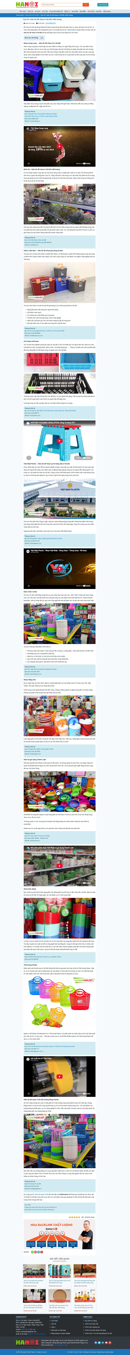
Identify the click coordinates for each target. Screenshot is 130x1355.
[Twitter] (99, 1343)
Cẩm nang (106, 11)
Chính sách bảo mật (91, 1324)
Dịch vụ (30, 11)
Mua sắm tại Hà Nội (32, 15)
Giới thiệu (54, 1321)
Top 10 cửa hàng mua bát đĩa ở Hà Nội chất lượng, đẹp (33, 1281)
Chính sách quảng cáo (92, 1327)
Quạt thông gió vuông (61, 1345)
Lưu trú (45, 11)
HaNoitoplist (20, 15)
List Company (103, 4)
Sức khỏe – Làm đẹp (94, 11)
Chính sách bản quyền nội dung (95, 1330)
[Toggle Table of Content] (41, 37)
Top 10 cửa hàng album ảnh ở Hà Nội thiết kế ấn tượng (59, 1281)
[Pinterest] (109, 1343)
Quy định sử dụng (91, 1321)
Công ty (67, 11)
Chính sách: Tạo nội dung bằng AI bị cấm (98, 1333)
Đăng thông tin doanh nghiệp (60, 1333)
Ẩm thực (23, 11)
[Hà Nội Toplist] (27, 4)
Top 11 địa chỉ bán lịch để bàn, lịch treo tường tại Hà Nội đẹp (33, 1306)
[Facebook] (95, 1343)
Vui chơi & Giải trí (56, 11)
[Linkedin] (102, 1343)
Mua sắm (75, 11)
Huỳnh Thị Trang (29, 23)
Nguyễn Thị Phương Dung (36, 1334)
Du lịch (37, 11)
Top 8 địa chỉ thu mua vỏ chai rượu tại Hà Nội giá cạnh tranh (83, 1306)
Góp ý (53, 1327)
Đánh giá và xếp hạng (58, 1330)
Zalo (32, 1329)
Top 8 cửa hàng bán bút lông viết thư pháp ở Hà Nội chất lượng (84, 1281)
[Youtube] (106, 1343)
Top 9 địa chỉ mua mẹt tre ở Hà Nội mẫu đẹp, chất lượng (58, 1306)
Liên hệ (53, 1324)
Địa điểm (83, 11)
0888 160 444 (25, 1329)
